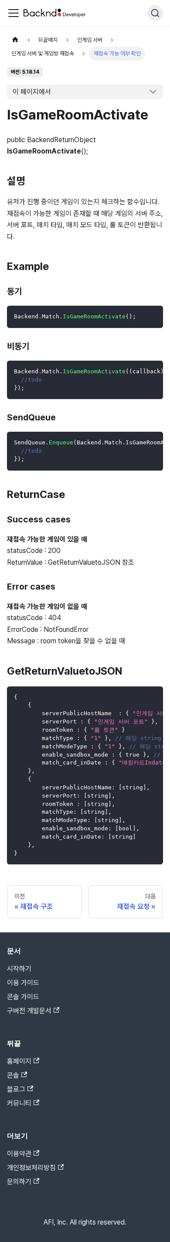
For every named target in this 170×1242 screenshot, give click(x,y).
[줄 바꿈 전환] (136, 371)
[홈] (15, 40)
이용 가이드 (23, 983)
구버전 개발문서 (29, 1011)
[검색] (155, 13)
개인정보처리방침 (31, 1168)
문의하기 (19, 1181)
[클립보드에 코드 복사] (152, 316)
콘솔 (13, 1075)
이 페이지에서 (32, 92)
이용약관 (19, 1154)
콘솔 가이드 (23, 997)
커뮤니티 (19, 1103)
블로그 (16, 1089)
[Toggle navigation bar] (13, 13)
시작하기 (19, 969)
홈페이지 (19, 1061)
